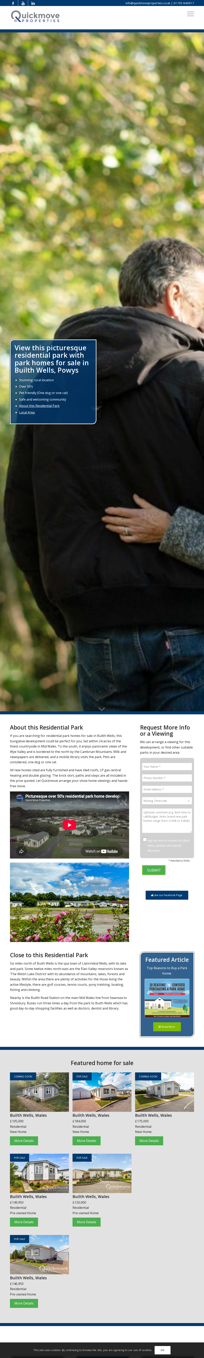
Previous (19, 902)
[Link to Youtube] (23, 3)
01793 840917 (184, 3)
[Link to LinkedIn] (33, 3)
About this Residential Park (39, 406)
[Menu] (189, 13)
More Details (24, 1141)
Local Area (27, 412)
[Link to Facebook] (13, 3)
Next (120, 902)
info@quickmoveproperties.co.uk (148, 3)
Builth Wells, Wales (28, 1115)
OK (162, 1350)
